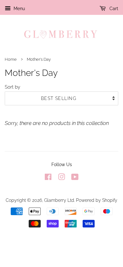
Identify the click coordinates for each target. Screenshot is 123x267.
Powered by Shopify (96, 200)
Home (11, 59)
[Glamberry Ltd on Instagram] (61, 178)
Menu (18, 8)
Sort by (12, 87)
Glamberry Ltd (59, 200)
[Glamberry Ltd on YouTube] (75, 178)
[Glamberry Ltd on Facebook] (48, 178)
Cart (113, 8)
